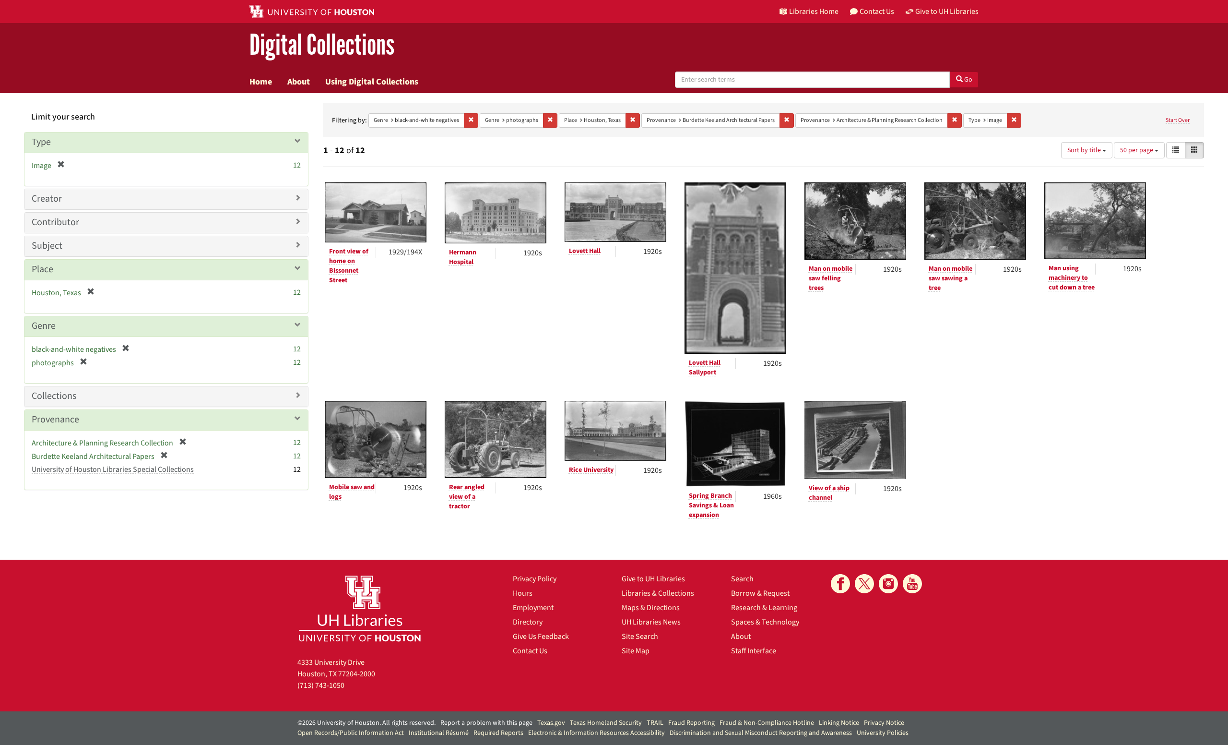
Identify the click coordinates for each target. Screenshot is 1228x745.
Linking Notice (839, 723)
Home (260, 81)
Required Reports (498, 733)
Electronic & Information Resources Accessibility (596, 733)
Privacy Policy (534, 579)
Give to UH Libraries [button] (947, 11)
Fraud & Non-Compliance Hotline (767, 723)
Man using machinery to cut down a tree (1072, 278)
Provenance (55, 419)
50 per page (1137, 150)
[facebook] (840, 583)
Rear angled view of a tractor (466, 496)
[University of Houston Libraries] (359, 608)
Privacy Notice (884, 723)
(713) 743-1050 (320, 685)
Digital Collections (321, 45)
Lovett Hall (585, 251)
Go (967, 79)
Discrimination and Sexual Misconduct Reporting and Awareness (761, 733)
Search (742, 579)
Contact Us (530, 651)
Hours (522, 593)
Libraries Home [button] (813, 11)
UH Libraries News (651, 622)
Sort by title (1084, 150)
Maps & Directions (651, 607)
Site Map (635, 651)
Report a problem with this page (486, 723)
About (298, 81)
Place (42, 269)
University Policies (883, 733)
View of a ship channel (829, 493)
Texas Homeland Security (606, 723)
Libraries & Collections (658, 593)
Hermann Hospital (462, 257)
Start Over (1178, 120)
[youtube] (912, 583)
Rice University (591, 470)
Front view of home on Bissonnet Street (348, 266)
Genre (44, 326)
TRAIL (655, 723)
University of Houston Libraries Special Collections (113, 469)
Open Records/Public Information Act (350, 733)
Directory (528, 622)
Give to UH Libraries (653, 579)
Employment (533, 607)
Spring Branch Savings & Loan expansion (711, 505)
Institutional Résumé (439, 733)
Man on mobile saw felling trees (830, 278)
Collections (54, 396)
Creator (47, 198)
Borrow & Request (760, 593)
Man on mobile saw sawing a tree (950, 278)
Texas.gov (551, 723)
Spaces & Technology (765, 622)
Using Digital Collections (371, 81)
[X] (864, 583)
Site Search (640, 636)
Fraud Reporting (691, 723)
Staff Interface (753, 651)
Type (41, 142)
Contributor (55, 222)
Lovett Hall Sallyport (704, 367)
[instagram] (888, 583)
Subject (47, 245)
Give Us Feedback (541, 636)
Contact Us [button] (877, 11)
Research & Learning (764, 607)
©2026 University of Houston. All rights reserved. (366, 723)
